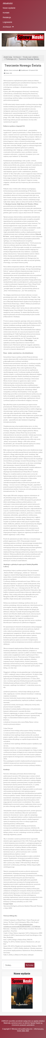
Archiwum (7, 27)
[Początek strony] (42, 1034)
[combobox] (14, 965)
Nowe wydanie (9, 8)
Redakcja (7, 17)
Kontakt (6, 13)
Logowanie (7, 22)
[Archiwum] (12, 26)
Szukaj (30, 965)
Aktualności (8, 3)
